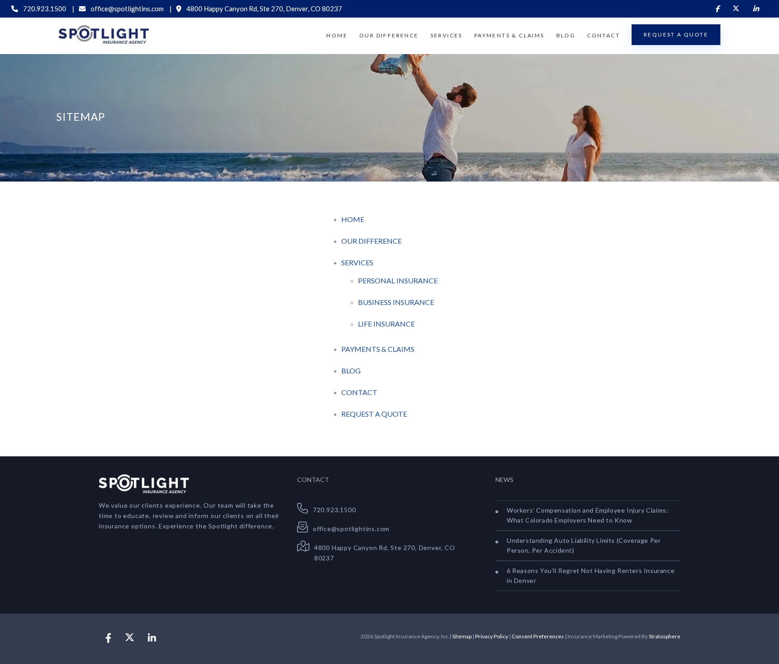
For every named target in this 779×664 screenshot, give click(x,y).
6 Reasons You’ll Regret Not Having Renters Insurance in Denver (590, 575)
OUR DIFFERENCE (371, 240)
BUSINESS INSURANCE (396, 302)
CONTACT (359, 392)
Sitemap (462, 636)
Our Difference (389, 35)
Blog (566, 35)
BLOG (351, 370)
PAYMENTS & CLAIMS (377, 349)
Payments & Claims (509, 35)
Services (447, 35)
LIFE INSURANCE (386, 323)
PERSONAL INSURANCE (398, 280)
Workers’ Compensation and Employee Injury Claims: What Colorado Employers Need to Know (587, 515)
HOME (352, 219)
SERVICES (357, 262)
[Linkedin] (756, 9)
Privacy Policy (491, 636)
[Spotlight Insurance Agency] (104, 34)
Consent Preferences (538, 636)
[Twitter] (736, 8)
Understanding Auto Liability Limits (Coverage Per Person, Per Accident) (583, 545)
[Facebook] (717, 9)
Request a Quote (676, 34)
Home (337, 35)
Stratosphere (664, 636)
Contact (603, 35)
